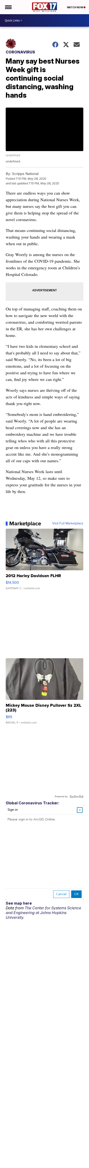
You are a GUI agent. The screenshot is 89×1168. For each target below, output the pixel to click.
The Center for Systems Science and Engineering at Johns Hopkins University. (43, 913)
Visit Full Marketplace (67, 523)
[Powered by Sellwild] (76, 796)
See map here (19, 903)
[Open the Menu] (8, 7)
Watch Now (75, 7)
